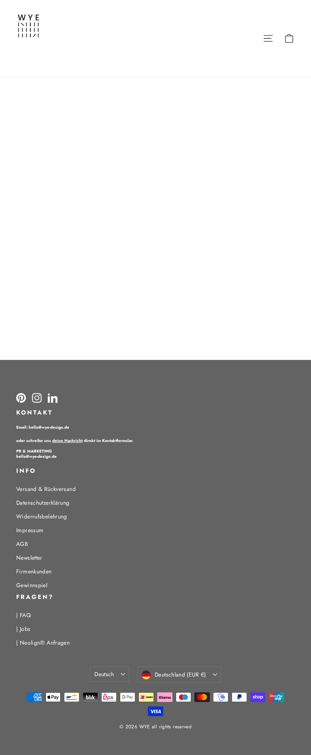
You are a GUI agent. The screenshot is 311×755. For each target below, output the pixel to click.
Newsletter (29, 558)
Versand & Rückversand (46, 489)
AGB (22, 544)
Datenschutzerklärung (43, 503)
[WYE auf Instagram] (37, 397)
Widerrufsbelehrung (41, 516)
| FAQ (23, 615)
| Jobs (23, 629)
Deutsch (104, 674)
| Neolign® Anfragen (43, 643)
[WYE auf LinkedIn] (53, 397)
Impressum (29, 530)
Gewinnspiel (31, 585)
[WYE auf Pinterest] (21, 397)
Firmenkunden (34, 571)
